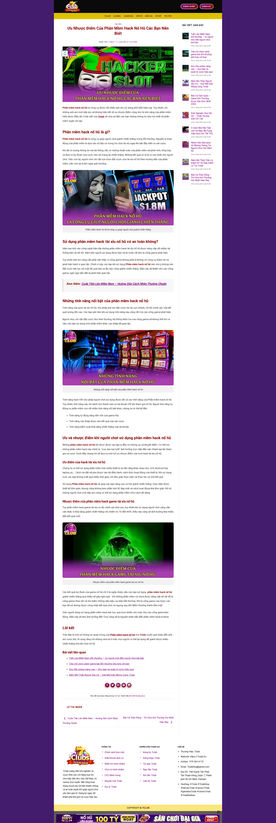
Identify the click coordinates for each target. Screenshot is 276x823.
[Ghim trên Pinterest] (123, 685)
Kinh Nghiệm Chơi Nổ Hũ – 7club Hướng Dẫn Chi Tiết (201, 116)
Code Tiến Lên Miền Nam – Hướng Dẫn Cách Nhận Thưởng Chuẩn (123, 283)
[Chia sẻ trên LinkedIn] (129, 685)
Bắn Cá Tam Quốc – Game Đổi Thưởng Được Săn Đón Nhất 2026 (201, 99)
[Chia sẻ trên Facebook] (107, 685)
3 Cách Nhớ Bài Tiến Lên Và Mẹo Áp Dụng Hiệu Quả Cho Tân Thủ (202, 131)
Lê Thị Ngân (132, 42)
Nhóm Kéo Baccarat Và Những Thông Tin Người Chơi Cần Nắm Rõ (201, 146)
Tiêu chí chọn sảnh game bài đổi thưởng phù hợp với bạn (99, 663)
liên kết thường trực (137, 696)
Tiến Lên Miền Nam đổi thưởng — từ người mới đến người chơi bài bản (106, 658)
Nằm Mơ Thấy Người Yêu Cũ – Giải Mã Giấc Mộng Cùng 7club (102, 675)
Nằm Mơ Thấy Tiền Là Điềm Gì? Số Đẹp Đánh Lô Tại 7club (202, 163)
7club (107, 16)
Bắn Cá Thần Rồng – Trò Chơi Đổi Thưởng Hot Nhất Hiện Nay (201, 177)
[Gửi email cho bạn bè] (118, 685)
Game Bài (128, 16)
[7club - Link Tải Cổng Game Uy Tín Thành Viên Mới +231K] (77, 6)
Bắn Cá (148, 16)
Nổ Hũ (139, 16)
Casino (117, 16)
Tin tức (168, 16)
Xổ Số (158, 16)
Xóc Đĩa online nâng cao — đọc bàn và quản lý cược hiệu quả (101, 669)
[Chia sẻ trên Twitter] (112, 685)
